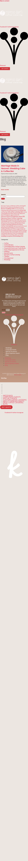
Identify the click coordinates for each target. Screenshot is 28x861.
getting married (8, 227)
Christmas (4, 210)
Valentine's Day (12, 233)
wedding (20, 233)
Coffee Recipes (8, 245)
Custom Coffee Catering (15, 400)
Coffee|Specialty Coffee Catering (14, 246)
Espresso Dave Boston (9, 223)
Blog (7, 355)
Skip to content (4, 1)
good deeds (17, 227)
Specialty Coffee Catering (12, 255)
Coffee (6, 243)
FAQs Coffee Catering (13, 391)
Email (4, 310)
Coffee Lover (17, 213)
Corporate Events (11, 350)
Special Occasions (11, 351)
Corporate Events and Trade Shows (15, 248)
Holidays (7, 251)
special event (7, 231)
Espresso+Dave (7, 216)
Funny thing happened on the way (14, 250)
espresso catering (12, 221)
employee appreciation (12, 215)
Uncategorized (8, 258)
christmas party (14, 210)
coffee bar (5, 212)
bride (16, 208)
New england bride (19, 229)
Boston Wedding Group (17, 207)
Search (3, 194)
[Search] (3, 199)
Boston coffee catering (19, 205)
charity (21, 208)
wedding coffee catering (16, 234)
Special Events (8, 253)
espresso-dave (19, 216)
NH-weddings (5, 230)
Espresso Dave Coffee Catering (13, 223)
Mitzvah (11, 229)
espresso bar (14, 220)
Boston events (5, 207)
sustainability (16, 231)
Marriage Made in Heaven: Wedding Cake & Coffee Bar (13, 168)
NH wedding (14, 230)
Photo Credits (17, 374)
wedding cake (5, 234)
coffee (22, 210)
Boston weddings (7, 208)
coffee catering (16, 212)
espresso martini (18, 226)
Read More (5, 190)
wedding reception (8, 236)
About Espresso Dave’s (13, 353)
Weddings (19, 236)
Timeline (6, 256)
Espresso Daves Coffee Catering (12, 225)
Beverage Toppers (6, 205)
